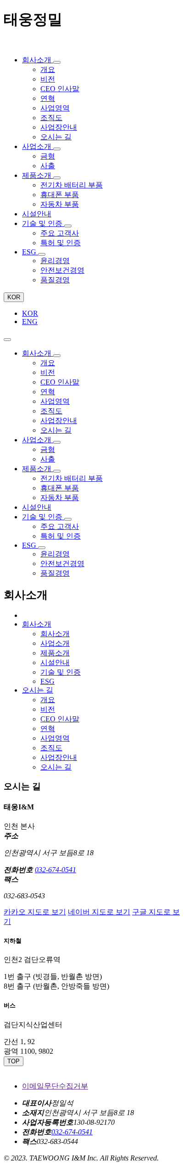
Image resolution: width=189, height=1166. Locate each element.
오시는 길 (56, 767)
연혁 (47, 728)
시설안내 (55, 662)
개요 (47, 700)
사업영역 (55, 738)
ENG (30, 321)
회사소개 (55, 634)
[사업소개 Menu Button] (57, 149)
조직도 (51, 748)
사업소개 (55, 643)
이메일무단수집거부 (55, 1086)
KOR (13, 297)
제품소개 (55, 653)
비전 (47, 709)
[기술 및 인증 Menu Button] (68, 226)
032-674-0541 (55, 870)
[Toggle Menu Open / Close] (7, 339)
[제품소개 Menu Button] (57, 177)
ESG (47, 681)
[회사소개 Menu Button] (57, 62)
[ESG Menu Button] (41, 254)
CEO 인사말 (59, 719)
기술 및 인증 (60, 672)
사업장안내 (58, 757)
